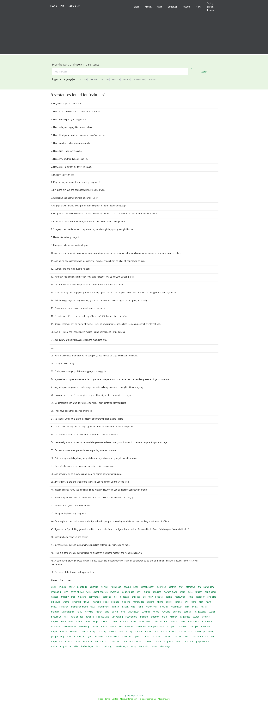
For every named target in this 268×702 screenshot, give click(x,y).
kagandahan (57, 641)
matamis (124, 621)
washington (133, 611)
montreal (164, 606)
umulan (177, 636)
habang (68, 641)
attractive (190, 586)
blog (107, 611)
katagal (178, 601)
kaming (187, 636)
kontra (195, 606)
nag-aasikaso (102, 616)
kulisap (115, 606)
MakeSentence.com (128, 699)
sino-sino (211, 596)
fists (92, 606)
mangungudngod (79, 606)
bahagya (194, 626)
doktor (169, 601)
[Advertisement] (134, 34)
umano (66, 601)
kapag (129, 631)
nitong (160, 601)
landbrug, (107, 646)
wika (88, 591)
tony (150, 596)
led (206, 636)
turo (69, 636)
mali (73, 596)
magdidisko (207, 621)
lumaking (82, 596)
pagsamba (185, 616)
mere (63, 621)
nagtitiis (172, 586)
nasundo (149, 641)
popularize (56, 616)
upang (137, 636)
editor (72, 586)
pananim (183, 626)
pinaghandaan (147, 586)
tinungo (62, 586)
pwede (113, 626)
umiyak (86, 601)
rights (140, 606)
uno (133, 606)
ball (115, 596)
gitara (182, 591)
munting (97, 601)
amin (182, 621)
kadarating (144, 646)
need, (54, 606)
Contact (115, 699)
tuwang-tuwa (170, 591)
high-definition (126, 626)
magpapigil (56, 591)
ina (107, 641)
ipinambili (76, 601)
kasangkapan (68, 611)
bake (148, 621)
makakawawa (136, 641)
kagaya (54, 621)
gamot (146, 636)
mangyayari (151, 606)
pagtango (168, 641)
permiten (161, 586)
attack (196, 616)
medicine (126, 601)
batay (164, 631)
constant (188, 611)
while (76, 646)
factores (206, 616)
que (125, 641)
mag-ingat (79, 636)
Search (204, 71)
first (201, 601)
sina (66, 591)
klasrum (99, 641)
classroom (141, 626)
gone (193, 601)
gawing (127, 586)
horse (104, 626)
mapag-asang (88, 631)
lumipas (174, 621)
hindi (71, 621)
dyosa (90, 636)
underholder (103, 606)
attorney (155, 616)
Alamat (148, 6)
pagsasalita (200, 611)
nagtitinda (82, 586)
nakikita (104, 621)
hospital (159, 596)
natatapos (87, 641)
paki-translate (112, 636)
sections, (107, 596)
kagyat (54, 631)
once (53, 586)
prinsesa (136, 596)
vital (66, 616)
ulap (62, 636)
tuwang (167, 636)
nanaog (172, 631)
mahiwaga (198, 636)
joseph (54, 636)
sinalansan (188, 641)
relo (156, 621)
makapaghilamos (156, 626)
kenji (139, 591)
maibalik (55, 611)
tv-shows (156, 636)
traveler (104, 586)
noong (156, 611)
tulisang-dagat (151, 631)
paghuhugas (128, 591)
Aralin (159, 6)
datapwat (171, 626)
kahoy (133, 646)
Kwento (186, 6)
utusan (198, 591)
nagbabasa (65, 646)
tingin (95, 621)
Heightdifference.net (147, 699)
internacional (131, 616)
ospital (169, 596)
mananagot (138, 601)
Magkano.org (164, 699)
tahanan (90, 616)
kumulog (166, 611)
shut (181, 586)
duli (213, 636)
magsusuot (176, 606)
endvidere (126, 636)
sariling (114, 621)
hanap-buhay (137, 621)
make (164, 616)
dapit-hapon (210, 591)
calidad (182, 631)
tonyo (190, 596)
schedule (55, 601)
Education (172, 6)
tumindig (146, 611)
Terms (107, 699)
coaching (102, 631)
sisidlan (163, 621)
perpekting (209, 631)
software (74, 631)
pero (190, 591)
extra (154, 646)
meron (99, 611)
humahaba (116, 586)
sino (190, 631)
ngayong (144, 616)
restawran (180, 596)
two (187, 601)
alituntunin (205, 626)
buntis (147, 591)
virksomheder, (69, 626)
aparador (200, 596)
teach (204, 606)
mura (208, 601)
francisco (157, 591)
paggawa (124, 596)
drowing (89, 611)
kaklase (95, 626)
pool (123, 611)
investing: (114, 591)
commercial (94, 596)
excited (54, 596)
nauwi (198, 631)
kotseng (150, 601)
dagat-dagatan (100, 591)
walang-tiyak (193, 621)
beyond (63, 631)
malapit (125, 606)
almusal (138, 631)
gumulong (84, 626)
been (135, 586)
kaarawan (55, 626)
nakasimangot (121, 646)
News (199, 6)
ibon (98, 646)
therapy (65, 596)
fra (199, 586)
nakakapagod (77, 616)
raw (113, 641)
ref (118, 641)
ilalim (187, 606)
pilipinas (115, 601)
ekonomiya (165, 646)
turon (158, 641)
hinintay (173, 616)
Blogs (136, 6)
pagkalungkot (202, 641)
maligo (54, 646)
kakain (87, 621)
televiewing (117, 616)
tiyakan (212, 611)
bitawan (99, 636)
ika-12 (79, 611)
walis (178, 641)
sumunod (64, 606)
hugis (106, 601)
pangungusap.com (134, 695)
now (121, 631)
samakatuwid (77, 591)
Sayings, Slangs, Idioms (211, 7)
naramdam (209, 586)
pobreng (177, 611)
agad (77, 641)
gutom (115, 611)
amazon (112, 631)
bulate (79, 621)
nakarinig (94, 586)
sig (144, 596)
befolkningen (87, 646)
